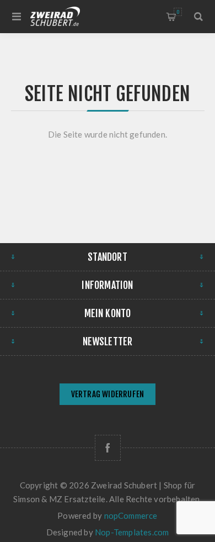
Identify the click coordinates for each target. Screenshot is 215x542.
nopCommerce (131, 515)
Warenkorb (177, 12)
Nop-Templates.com (132, 532)
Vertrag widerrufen (107, 394)
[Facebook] (108, 448)
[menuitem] (107, 395)
